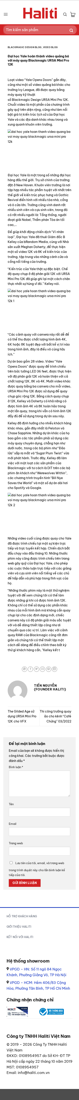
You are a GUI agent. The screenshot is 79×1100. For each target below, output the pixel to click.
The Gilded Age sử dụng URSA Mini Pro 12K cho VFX (22, 716)
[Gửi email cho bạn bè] (42, 669)
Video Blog (50, 47)
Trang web (16, 843)
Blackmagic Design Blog (25, 47)
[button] (5, 14)
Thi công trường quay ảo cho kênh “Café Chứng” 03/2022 (55, 716)
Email (12, 823)
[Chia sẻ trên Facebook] (30, 669)
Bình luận (16, 767)
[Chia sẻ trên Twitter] (36, 669)
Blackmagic (21, 100)
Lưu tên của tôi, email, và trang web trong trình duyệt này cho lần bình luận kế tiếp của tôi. (37, 869)
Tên (11, 804)
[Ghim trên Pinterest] (48, 669)
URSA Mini (49, 100)
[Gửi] (71, 30)
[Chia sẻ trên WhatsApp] (24, 669)
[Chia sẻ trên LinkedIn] (54, 669)
